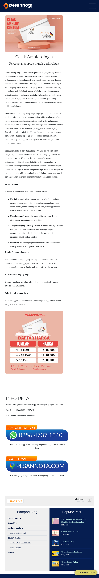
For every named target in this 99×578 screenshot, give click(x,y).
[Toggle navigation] (92, 6)
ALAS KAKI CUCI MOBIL (20, 543)
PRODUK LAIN (16, 501)
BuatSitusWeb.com (87, 576)
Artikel (11, 553)
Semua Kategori (14, 518)
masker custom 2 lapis (18, 533)
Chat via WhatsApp (87, 572)
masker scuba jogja (15, 528)
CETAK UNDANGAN (70, 532)
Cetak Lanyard (15, 548)
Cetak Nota (12, 523)
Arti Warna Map (68, 542)
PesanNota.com (22, 576)
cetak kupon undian (69, 562)
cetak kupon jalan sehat (71, 552)
